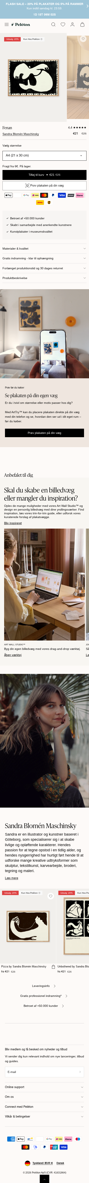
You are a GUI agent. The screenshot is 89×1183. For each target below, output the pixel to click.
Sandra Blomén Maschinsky (20, 134)
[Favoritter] (63, 24)
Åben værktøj (13, 655)
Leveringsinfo (41, 986)
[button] (7, 24)
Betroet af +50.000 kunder (41, 1005)
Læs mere (11, 878)
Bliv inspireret (13, 523)
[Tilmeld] (80, 1072)
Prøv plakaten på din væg (44, 432)
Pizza (23, 966)
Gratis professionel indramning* (40, 995)
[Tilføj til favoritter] (83, 38)
